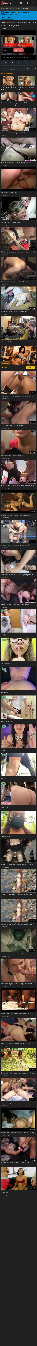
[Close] (35, 12)
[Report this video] (33, 62)
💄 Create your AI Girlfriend (21, 8)
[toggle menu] (21, 3)
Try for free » (7, 18)
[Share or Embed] (19, 62)
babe (22, 69)
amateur (5, 69)
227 (3, 28)
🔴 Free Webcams (6, 8)
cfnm (28, 69)
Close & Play (18, 50)
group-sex (14, 69)
